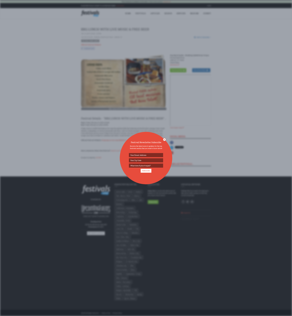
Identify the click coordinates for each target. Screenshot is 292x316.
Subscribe (146, 171)
